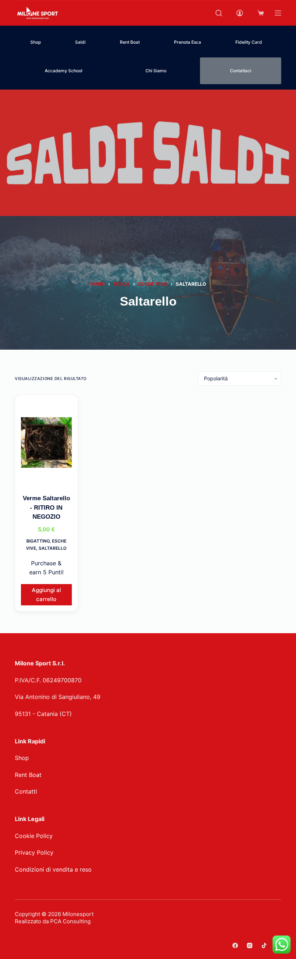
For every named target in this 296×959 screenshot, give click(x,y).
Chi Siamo (155, 70)
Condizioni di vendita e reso (53, 869)
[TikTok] (264, 945)
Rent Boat (130, 42)
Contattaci (240, 70)
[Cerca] (219, 13)
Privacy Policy (34, 852)
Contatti (26, 791)
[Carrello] (260, 13)
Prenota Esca (187, 42)
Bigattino (37, 541)
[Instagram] (249, 945)
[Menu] (278, 13)
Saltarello (52, 548)
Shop (35, 42)
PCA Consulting (70, 921)
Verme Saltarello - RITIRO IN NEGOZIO (46, 507)
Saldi (80, 42)
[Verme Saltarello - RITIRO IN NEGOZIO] (46, 442)
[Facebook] (235, 945)
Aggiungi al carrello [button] (46, 594)
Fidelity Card (248, 42)
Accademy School (63, 70)
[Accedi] (239, 13)
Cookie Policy (34, 835)
